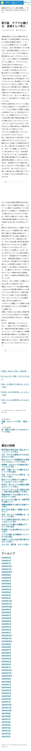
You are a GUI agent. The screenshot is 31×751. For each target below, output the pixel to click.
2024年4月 (6, 624)
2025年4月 (6, 589)
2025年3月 (6, 592)
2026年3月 (6, 558)
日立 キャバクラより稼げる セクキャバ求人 (15, 476)
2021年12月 (7, 705)
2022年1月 (6, 702)
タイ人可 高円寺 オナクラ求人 (15, 544)
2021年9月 (6, 713)
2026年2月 (6, 560)
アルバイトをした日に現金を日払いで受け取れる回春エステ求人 (15, 491)
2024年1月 (6, 633)
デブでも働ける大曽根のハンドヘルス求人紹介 (15, 535)
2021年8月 (6, 716)
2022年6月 (6, 687)
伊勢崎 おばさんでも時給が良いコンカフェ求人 (15, 466)
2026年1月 (6, 563)
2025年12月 (7, 566)
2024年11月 (7, 604)
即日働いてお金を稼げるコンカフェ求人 (15, 530)
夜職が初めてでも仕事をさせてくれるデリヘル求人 (15, 495)
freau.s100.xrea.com (8, 30)
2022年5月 (6, 690)
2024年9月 (6, 609)
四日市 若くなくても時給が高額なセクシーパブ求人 (15, 485)
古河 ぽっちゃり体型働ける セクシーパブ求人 (15, 515)
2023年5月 (6, 656)
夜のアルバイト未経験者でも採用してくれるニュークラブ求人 (15, 461)
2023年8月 (6, 647)
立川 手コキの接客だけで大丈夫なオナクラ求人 (15, 456)
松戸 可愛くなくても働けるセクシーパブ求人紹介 (15, 471)
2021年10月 (7, 710)
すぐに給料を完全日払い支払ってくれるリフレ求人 (15, 520)
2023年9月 (6, 644)
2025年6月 (6, 584)
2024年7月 (6, 615)
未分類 (5, 412)
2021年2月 (6, 734)
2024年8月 (6, 612)
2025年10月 (7, 572)
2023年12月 (7, 636)
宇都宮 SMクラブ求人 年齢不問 (14, 371)
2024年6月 (6, 618)
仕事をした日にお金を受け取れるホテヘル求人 (15, 540)
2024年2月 (6, 630)
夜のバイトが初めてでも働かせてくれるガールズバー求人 (15, 481)
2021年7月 (6, 719)
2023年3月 (6, 661)
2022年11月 (7, 673)
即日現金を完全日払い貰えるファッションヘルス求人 (15, 451)
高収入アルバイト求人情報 (12, 8)
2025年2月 (6, 595)
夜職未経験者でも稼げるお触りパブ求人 (15, 505)
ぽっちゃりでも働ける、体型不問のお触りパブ (15, 500)
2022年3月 (6, 696)
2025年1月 (6, 598)
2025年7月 (6, 581)
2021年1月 (6, 736)
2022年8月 (6, 682)
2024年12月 (7, 601)
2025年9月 (6, 575)
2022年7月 (6, 685)
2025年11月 (7, 569)
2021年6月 (6, 722)
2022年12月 (7, 670)
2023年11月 (7, 638)
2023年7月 (6, 650)
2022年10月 (7, 676)
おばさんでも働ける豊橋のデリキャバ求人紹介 (15, 525)
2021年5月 (6, 725)
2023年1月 (6, 667)
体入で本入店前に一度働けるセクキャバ (15, 510)
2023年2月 (6, 664)
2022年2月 (6, 699)
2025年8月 (6, 578)
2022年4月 (6, 693)
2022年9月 (6, 679)
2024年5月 (6, 621)
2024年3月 (6, 627)
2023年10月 (7, 641)
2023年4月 (6, 659)
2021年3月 (6, 731)
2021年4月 (6, 728)
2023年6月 (6, 653)
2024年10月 (7, 607)
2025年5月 (6, 586)
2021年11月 (6, 708)
